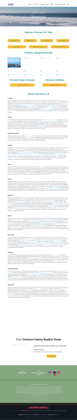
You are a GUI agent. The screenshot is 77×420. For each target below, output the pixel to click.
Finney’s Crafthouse (47, 244)
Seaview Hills (55, 290)
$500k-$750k (30, 40)
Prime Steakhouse (29, 244)
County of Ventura (52, 206)
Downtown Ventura (33, 106)
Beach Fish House (56, 240)
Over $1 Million (63, 40)
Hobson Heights (12, 294)
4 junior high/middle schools (25, 152)
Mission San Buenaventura (52, 106)
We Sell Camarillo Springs (60, 410)
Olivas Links (54, 187)
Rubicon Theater (49, 107)
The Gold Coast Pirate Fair (16, 219)
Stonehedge (30, 290)
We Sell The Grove (48, 410)
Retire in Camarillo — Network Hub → (38, 407)
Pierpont (47, 291)
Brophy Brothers (45, 240)
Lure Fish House (29, 238)
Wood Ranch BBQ (23, 240)
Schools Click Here (22, 85)
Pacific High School (39, 155)
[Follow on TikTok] (59, 372)
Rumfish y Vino (21, 244)
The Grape (40, 275)
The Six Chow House (57, 244)
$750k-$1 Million (46, 40)
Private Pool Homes (60, 47)
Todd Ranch (65, 288)
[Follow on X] (54, 372)
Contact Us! (51, 356)
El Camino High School (52, 155)
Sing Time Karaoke (17, 277)
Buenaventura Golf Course (42, 187)
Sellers (51, 4)
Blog (68, 4)
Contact (64, 4)
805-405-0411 (28, 417)
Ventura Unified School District (30, 153)
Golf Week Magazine (53, 188)
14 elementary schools (19, 149)
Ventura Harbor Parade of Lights (48, 222)
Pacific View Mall (56, 255)
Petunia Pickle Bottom (47, 200)
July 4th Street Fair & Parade (38, 225)
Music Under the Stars (16, 227)
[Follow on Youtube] (55, 375)
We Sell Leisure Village (37, 410)
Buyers (47, 4)
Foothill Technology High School (26, 155)
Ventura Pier (65, 122)
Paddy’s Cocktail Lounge (33, 274)
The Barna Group (19, 202)
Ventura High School (61, 153)
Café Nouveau (58, 241)
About (43, 4)
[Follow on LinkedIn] (57, 372)
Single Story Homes (38, 47)
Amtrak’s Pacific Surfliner (26, 105)
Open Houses (16, 47)
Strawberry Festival (36, 221)
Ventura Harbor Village (45, 109)
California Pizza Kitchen (30, 241)
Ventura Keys (37, 288)
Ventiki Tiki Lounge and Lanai (46, 272)
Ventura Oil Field (42, 125)
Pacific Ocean (28, 137)
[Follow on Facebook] (50, 372)
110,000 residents (29, 136)
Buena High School (12, 155)
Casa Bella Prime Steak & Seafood (42, 243)
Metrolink (63, 103)
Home (30, 4)
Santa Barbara (37, 102)
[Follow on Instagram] (52, 372)
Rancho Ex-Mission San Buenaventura (46, 121)
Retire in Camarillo (25, 410)
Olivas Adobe (11, 110)
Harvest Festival (60, 224)
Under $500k (14, 40)
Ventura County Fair (47, 219)
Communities (36, 4)
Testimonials (58, 4)
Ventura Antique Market (60, 260)
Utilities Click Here (55, 85)
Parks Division (41, 167)
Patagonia (21, 199)
